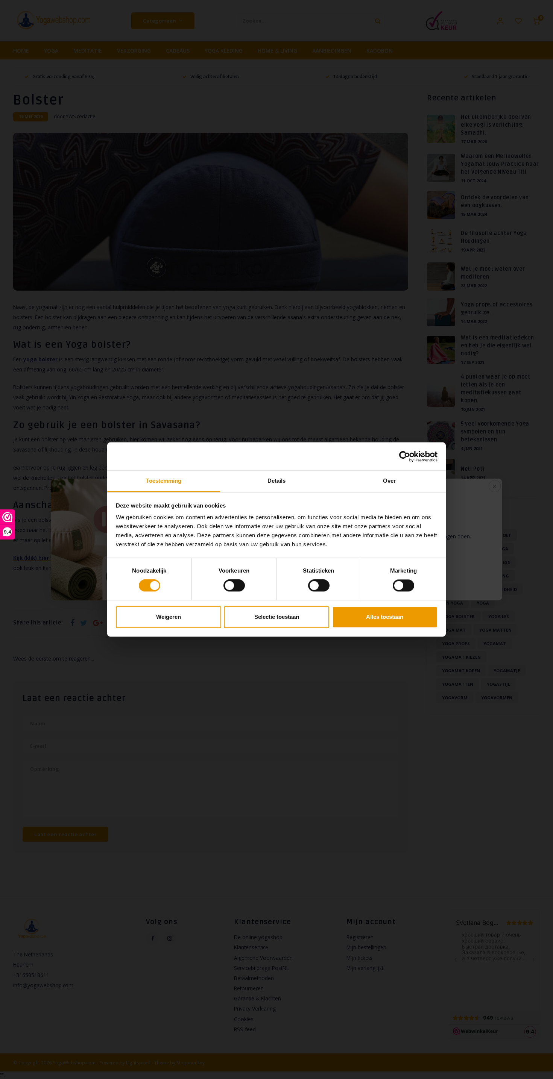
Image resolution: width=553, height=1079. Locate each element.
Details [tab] (276, 480)
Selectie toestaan (276, 617)
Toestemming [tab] (163, 480)
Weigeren (168, 617)
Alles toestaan (384, 617)
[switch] (234, 586)
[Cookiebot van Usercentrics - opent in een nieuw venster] (405, 456)
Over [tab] (389, 480)
